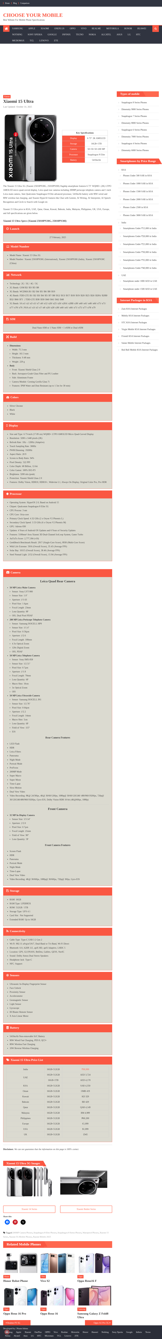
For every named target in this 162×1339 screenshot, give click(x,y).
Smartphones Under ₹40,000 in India (139, 268)
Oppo (80, 1276)
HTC (138, 34)
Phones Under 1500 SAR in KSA (138, 191)
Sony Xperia (35, 34)
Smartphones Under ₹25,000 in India (139, 244)
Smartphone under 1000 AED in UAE (140, 281)
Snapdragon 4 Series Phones (134, 143)
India (124, 222)
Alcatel (106, 34)
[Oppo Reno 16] (57, 1294)
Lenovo (44, 40)
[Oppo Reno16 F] (94, 1262)
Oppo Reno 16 (49, 1313)
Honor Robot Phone (15, 1280)
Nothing (17, 34)
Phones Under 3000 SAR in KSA (138, 215)
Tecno (79, 34)
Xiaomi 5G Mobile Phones (20, 1237)
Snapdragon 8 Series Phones (70, 1232)
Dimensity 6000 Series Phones (135, 150)
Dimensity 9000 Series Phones (135, 109)
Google (52, 34)
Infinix (66, 34)
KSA (124, 170)
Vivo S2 (45, 1280)
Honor (128, 28)
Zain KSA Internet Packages (134, 309)
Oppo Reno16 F (87, 1280)
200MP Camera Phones (23, 1232)
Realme (96, 28)
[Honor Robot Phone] (20, 1262)
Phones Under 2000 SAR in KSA (138, 199)
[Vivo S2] (57, 1262)
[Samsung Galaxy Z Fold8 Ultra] (94, 1294)
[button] (29, 1181)
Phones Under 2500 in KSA (135, 207)
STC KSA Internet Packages (134, 322)
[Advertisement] (81, 67)
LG (129, 34)
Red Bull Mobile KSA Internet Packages (140, 350)
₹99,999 (85, 1069)
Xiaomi (45, 28)
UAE (124, 275)
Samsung (17, 28)
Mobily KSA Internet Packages (135, 315)
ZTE (56, 40)
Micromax (18, 40)
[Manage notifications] (6, 1332)
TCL (32, 40)
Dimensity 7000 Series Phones (135, 136)
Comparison (24, 3)
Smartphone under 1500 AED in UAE (140, 289)
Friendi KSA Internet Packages (135, 336)
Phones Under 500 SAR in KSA (137, 175)
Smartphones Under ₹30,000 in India (139, 252)
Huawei (141, 28)
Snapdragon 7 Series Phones (134, 116)
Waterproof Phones (91, 1232)
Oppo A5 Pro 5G (101, 1323)
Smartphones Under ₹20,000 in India (139, 236)
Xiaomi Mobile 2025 (42, 1237)
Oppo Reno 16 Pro (14, 1313)
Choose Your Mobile (33, 15)
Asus (119, 34)
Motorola (112, 28)
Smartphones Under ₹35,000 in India (139, 260)
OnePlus (59, 28)
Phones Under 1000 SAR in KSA (138, 183)
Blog (15, 3)
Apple (31, 28)
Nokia (92, 34)
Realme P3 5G (13, 1323)
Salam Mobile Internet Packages (136, 343)
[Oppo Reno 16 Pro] (20, 1294)
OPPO (72, 28)
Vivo (83, 28)
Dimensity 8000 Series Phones (135, 123)
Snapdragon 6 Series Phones (134, 130)
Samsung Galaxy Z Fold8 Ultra (92, 1315)
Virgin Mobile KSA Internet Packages (138, 329)
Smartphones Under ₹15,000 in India (139, 228)
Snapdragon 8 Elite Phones (45, 1232)
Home (7, 3)
